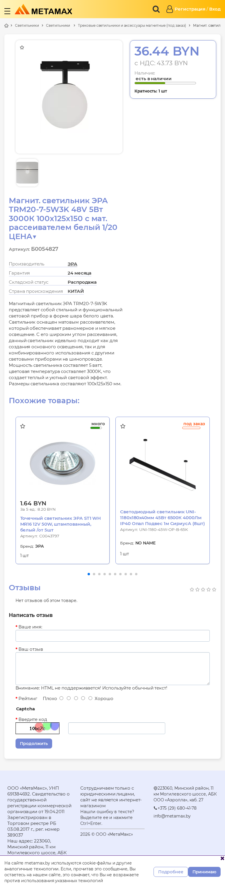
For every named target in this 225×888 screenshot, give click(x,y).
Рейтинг (27, 698)
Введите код (32, 719)
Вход (215, 9)
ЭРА (72, 264)
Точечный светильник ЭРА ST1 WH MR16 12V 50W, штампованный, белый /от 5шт (60, 524)
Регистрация (190, 9)
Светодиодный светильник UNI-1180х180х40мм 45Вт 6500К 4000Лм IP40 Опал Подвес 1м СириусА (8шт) (162, 517)
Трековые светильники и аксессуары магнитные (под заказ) (132, 25)
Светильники (27, 25)
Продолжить (34, 743)
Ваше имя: (30, 627)
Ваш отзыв (30, 649)
